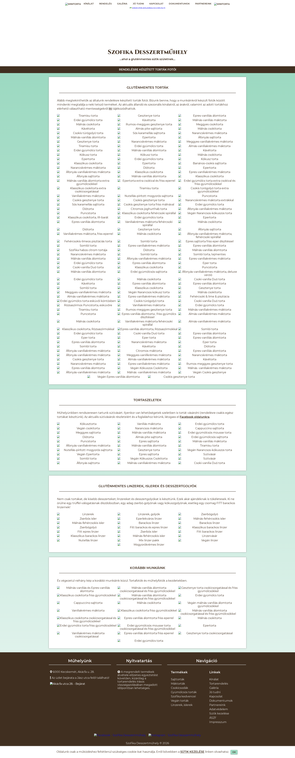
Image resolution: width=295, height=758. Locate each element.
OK (234, 752)
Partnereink (203, 3)
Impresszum (218, 722)
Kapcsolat (156, 3)
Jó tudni (138, 3)
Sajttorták (177, 679)
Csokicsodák (179, 688)
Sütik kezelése (219, 713)
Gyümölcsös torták (184, 692)
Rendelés (105, 3)
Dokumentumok (179, 3)
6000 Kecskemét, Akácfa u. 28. (73, 671)
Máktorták (178, 683)
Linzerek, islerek (182, 705)
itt (110, 108)
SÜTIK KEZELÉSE (192, 752)
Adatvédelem (218, 709)
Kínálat (89, 3)
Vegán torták (180, 700)
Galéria (122, 3)
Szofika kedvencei (183, 696)
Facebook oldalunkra (194, 417)
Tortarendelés (218, 683)
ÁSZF (212, 717)
